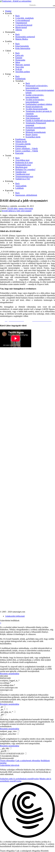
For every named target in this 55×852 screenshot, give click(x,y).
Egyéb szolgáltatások (8, 739)
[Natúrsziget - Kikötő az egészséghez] (15, 1)
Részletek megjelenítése (9, 673)
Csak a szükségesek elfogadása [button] (27, 760)
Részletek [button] (45, 851)
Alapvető (3, 666)
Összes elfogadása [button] (7, 760)
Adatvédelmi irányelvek (9, 765)
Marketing (4, 719)
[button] (27, 810)
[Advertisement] (10, 415)
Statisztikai (4, 695)
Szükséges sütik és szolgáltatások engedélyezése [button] (19, 779)
